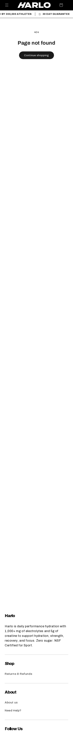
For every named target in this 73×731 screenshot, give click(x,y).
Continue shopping (36, 55)
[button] (7, 5)
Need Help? (13, 710)
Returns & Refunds (18, 673)
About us (11, 702)
